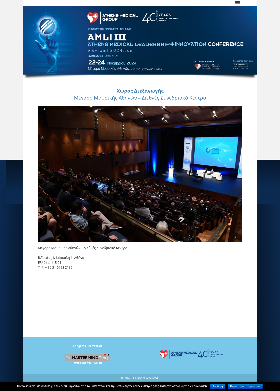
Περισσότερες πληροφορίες (245, 386)
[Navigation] (237, 3)
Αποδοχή (218, 386)
